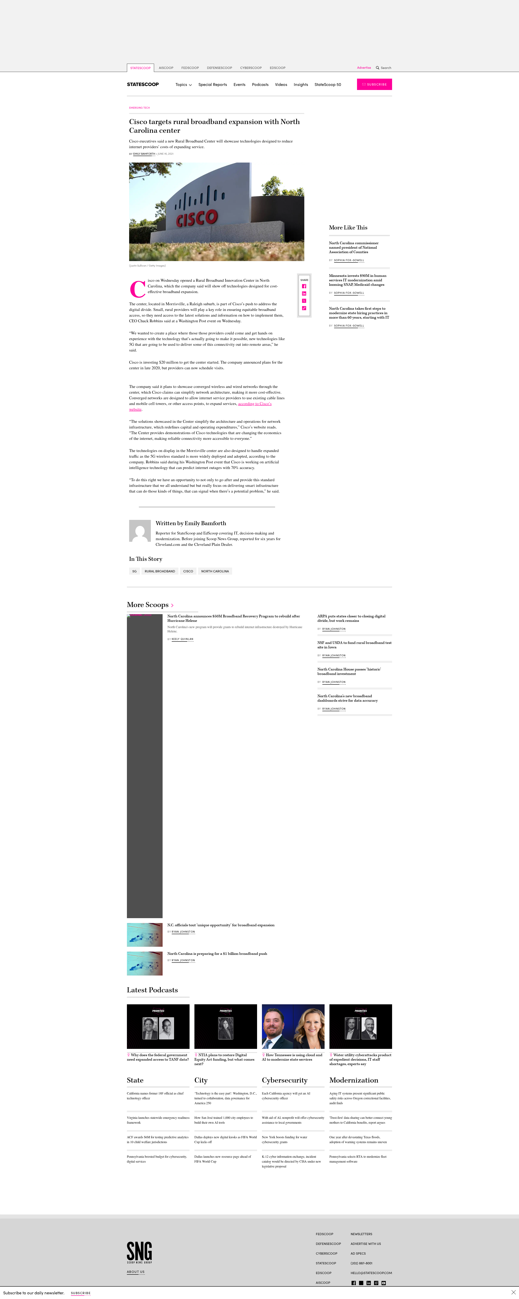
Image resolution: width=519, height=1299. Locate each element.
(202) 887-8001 (361, 1263)
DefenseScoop (219, 67)
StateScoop (140, 68)
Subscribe (377, 84)
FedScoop (190, 67)
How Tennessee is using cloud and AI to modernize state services (292, 1057)
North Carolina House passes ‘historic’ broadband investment (349, 671)
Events (240, 84)
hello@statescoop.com (371, 1273)
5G (134, 571)
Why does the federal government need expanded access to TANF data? (158, 1057)
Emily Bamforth (144, 153)
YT (383, 1282)
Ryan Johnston (183, 931)
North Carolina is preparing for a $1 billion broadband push (217, 953)
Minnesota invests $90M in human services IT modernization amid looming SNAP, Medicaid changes (357, 280)
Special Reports (212, 84)
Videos (281, 84)
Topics (181, 84)
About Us (136, 1272)
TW (360, 1282)
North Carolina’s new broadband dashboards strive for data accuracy (347, 698)
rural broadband (160, 571)
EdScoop (277, 67)
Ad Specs (358, 1253)
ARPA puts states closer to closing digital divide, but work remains (351, 618)
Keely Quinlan (182, 639)
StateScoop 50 (328, 84)
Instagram (376, 1282)
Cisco (188, 571)
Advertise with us (366, 1243)
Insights (301, 84)
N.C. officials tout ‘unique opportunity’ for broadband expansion (221, 925)
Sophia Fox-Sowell (349, 260)
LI (367, 1282)
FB (353, 1282)
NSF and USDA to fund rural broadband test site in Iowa (354, 645)
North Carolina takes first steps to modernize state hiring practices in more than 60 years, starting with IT (359, 313)
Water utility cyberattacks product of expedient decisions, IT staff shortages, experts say (360, 1060)
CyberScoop (251, 67)
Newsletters (361, 1234)
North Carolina (215, 571)
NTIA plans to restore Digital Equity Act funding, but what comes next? (224, 1060)
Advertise (364, 67)
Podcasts (260, 84)
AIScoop (166, 67)
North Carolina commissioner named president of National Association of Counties (354, 248)
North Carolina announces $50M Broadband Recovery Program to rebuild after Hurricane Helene (233, 618)
